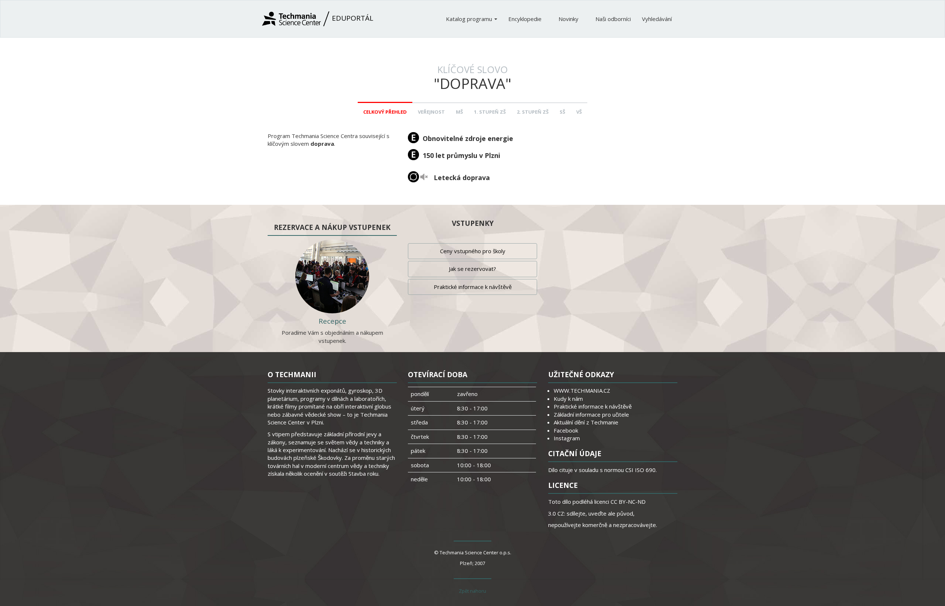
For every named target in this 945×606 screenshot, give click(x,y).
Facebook (566, 430)
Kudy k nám (568, 398)
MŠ (459, 112)
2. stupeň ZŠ (533, 112)
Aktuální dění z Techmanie (586, 422)
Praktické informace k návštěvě (473, 286)
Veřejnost (431, 112)
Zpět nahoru (472, 591)
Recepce (332, 321)
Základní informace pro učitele (591, 414)
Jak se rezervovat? (472, 268)
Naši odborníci (613, 19)
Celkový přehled (385, 112)
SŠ (562, 112)
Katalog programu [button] (470, 19)
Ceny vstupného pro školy (472, 251)
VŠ (579, 112)
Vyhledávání (657, 19)
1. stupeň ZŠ (490, 112)
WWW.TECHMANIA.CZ (582, 390)
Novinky (569, 19)
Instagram (567, 438)
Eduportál (351, 18)
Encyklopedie (525, 19)
